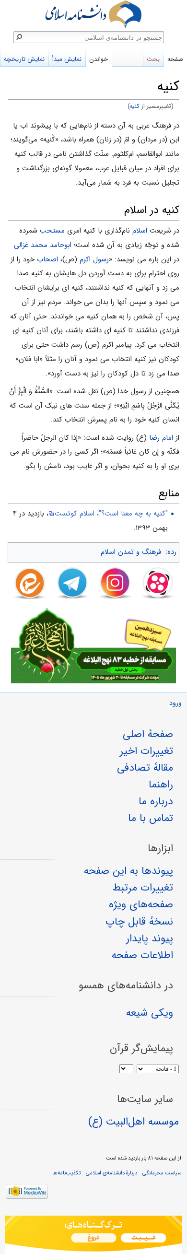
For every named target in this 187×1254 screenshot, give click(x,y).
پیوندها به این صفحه (128, 871)
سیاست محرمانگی (161, 1173)
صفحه (175, 59)
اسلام (139, 230)
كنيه (135, 106)
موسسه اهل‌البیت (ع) (133, 1121)
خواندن (98, 59)
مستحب (52, 230)
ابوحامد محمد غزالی (42, 245)
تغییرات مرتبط (143, 887)
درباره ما (156, 801)
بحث (153, 59)
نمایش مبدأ (67, 59)
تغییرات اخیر (146, 751)
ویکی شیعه (149, 1013)
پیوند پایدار (149, 938)
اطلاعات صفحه (142, 955)
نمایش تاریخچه (24, 59)
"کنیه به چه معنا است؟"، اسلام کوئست (111, 513)
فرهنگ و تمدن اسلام (131, 552)
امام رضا (161, 438)
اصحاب (47, 259)
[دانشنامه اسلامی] (93, 14)
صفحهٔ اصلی (148, 734)
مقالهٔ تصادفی (145, 768)
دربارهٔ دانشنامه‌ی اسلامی (111, 1173)
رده (171, 552)
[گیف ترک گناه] (93, 1235)
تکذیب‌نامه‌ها (66, 1173)
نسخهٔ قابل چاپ (139, 922)
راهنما (161, 784)
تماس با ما (150, 818)
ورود (175, 703)
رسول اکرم (94, 259)
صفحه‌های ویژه (141, 904)
